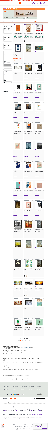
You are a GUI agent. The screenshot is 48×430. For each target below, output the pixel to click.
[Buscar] (20, 3)
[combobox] (6, 69)
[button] (14, 21)
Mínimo (5, 28)
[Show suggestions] (11, 69)
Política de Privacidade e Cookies (38, 426)
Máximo (9, 28)
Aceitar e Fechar (44, 428)
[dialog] (40, 426)
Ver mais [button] (5, 80)
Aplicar (8, 64)
